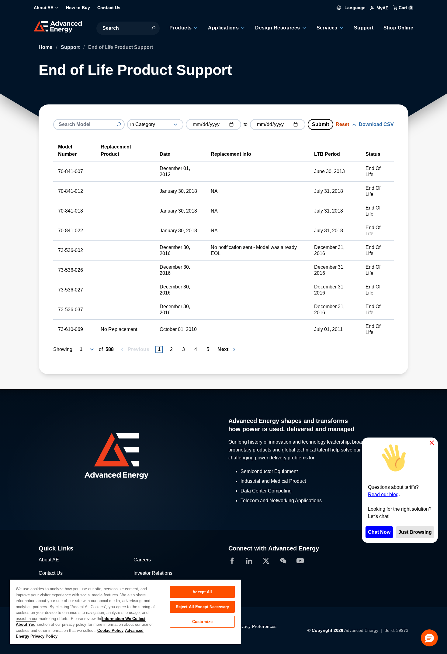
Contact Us (51, 573)
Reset (342, 124)
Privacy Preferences (256, 626)
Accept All (202, 592)
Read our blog (383, 494)
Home (46, 47)
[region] (125, 611)
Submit (320, 124)
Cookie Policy (110, 630)
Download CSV (376, 124)
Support (71, 47)
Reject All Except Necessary (202, 607)
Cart (404, 7)
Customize (202, 621)
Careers (142, 559)
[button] (429, 637)
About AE (49, 559)
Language (354, 7)
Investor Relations (152, 573)
